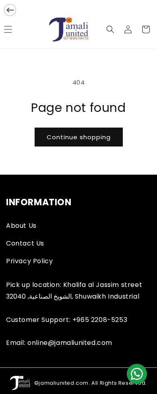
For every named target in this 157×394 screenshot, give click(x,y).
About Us (21, 225)
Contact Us (25, 243)
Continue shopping (79, 137)
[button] (110, 29)
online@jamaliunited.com (69, 342)
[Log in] (128, 29)
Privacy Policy (29, 261)
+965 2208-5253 (99, 319)
